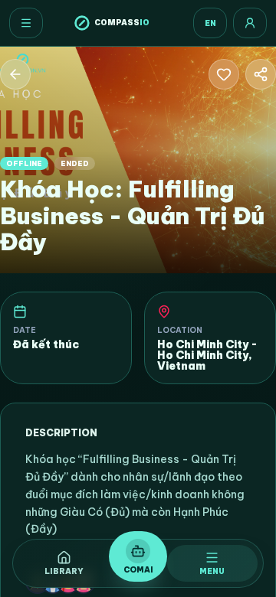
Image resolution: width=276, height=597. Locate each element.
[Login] (250, 23)
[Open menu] (26, 23)
